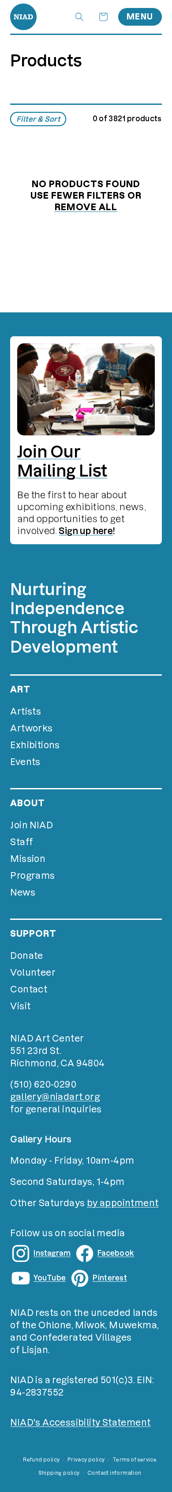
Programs (32, 876)
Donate (26, 956)
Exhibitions (35, 745)
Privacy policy (86, 1459)
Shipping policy (59, 1473)
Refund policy (41, 1459)
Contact (28, 989)
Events (25, 762)
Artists (25, 711)
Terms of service (134, 1459)
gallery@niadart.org (55, 1097)
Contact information (114, 1473)
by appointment (123, 1203)
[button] (79, 17)
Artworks (31, 728)
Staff (21, 842)
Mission (27, 859)
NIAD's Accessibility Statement (80, 1422)
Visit (20, 1006)
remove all (86, 207)
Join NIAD (31, 825)
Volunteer (33, 972)
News (22, 892)
